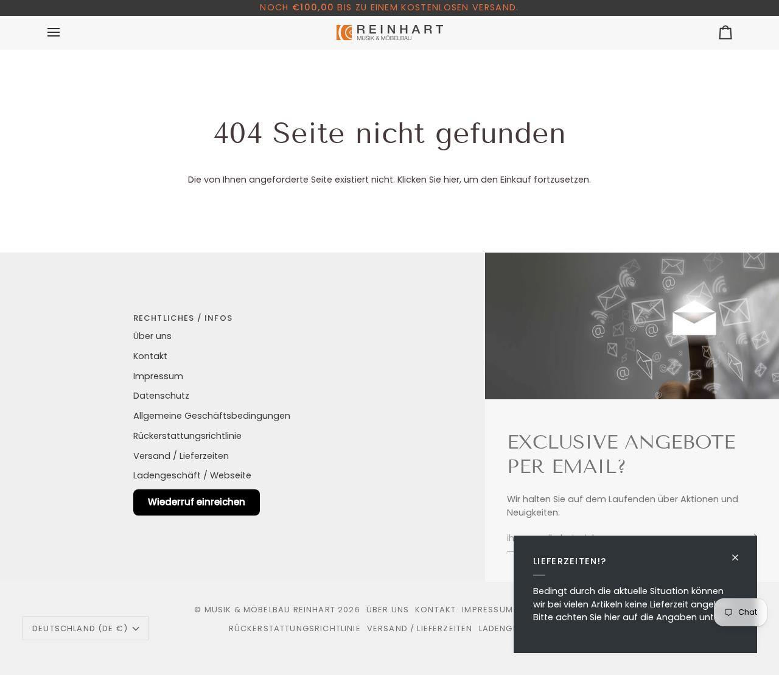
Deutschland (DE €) (80, 628)
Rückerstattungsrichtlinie (187, 436)
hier (451, 179)
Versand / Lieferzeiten (181, 456)
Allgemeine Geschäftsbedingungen (211, 416)
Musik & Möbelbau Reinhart (269, 609)
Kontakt (150, 356)
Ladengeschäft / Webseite (192, 475)
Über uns (152, 336)
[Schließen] (740, 552)
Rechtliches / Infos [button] (182, 318)
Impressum (158, 376)
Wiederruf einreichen (196, 501)
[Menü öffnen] (64, 32)
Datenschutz (161, 396)
